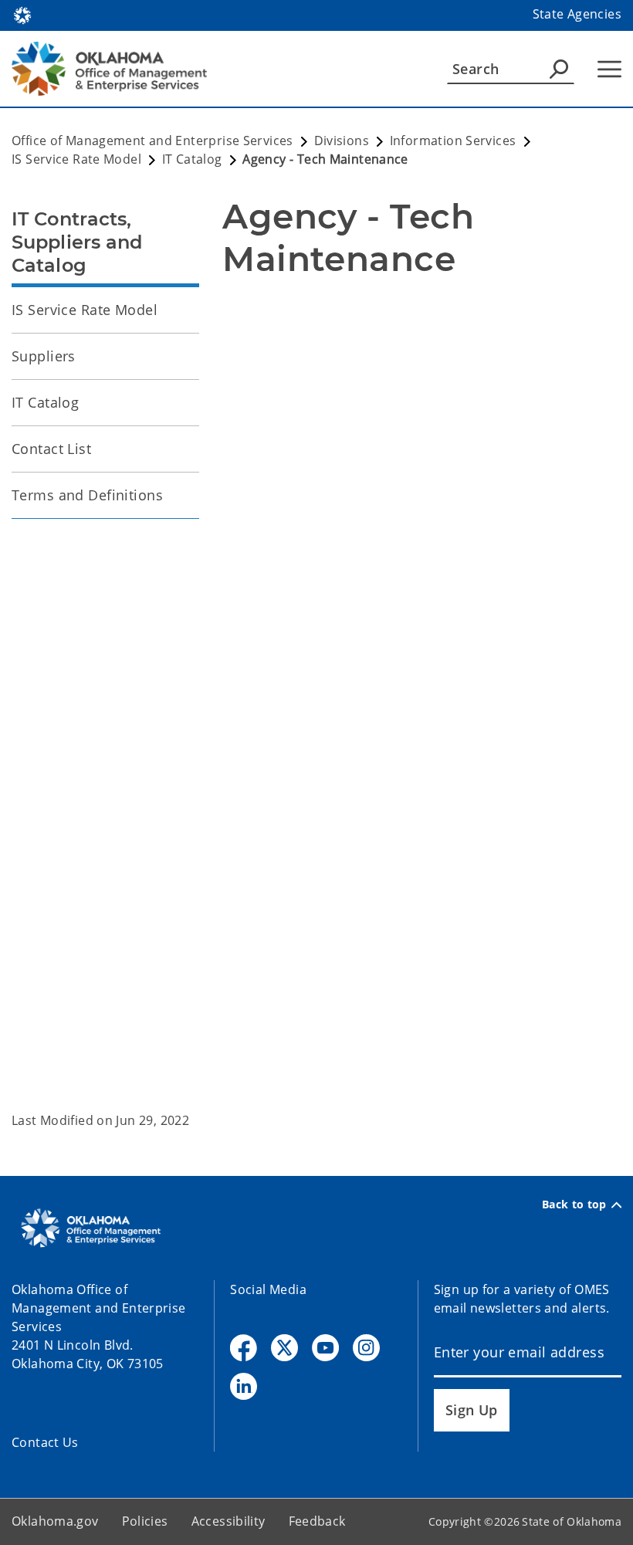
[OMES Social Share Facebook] (243, 1347)
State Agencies (577, 13)
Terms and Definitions (87, 495)
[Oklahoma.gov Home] (22, 14)
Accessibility (228, 1521)
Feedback (317, 1521)
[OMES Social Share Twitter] (284, 1347)
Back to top (574, 1204)
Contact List (51, 448)
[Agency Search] (558, 68)
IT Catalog (45, 402)
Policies (145, 1521)
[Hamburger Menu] (609, 69)
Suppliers (44, 356)
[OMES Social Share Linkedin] (243, 1386)
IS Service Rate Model (84, 309)
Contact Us (45, 1442)
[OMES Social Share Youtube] (325, 1347)
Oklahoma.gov (55, 1521)
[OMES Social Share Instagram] (366, 1347)
